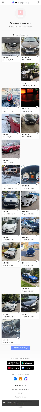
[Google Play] (27, 363)
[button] (17, 56)
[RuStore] (27, 368)
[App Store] (13, 363)
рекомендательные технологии (15, 404)
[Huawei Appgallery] (13, 368)
